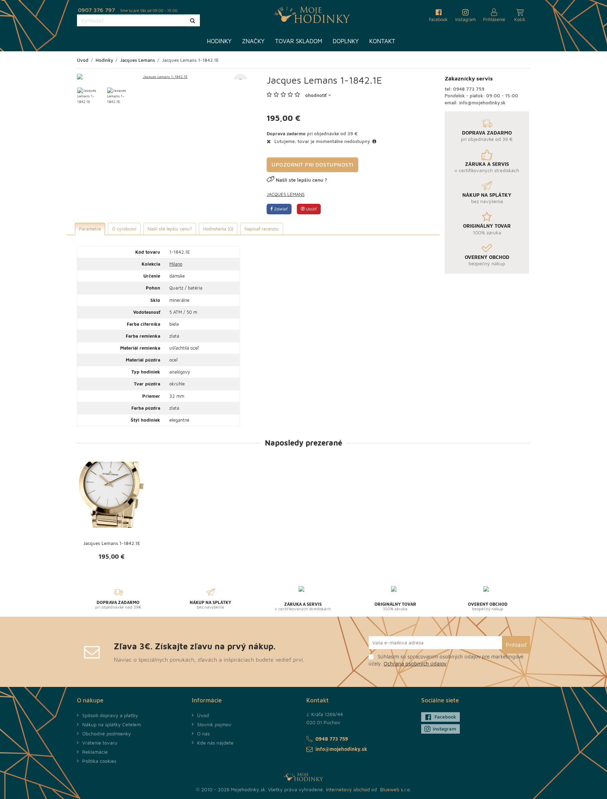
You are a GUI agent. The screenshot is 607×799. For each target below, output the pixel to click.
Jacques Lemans (286, 194)
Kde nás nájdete (215, 743)
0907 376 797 (96, 10)
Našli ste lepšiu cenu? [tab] (170, 229)
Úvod (203, 715)
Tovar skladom (298, 41)
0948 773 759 (468, 89)
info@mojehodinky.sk (482, 102)
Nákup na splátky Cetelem (111, 724)
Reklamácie (95, 752)
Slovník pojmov (214, 724)
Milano (175, 264)
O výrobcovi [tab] (124, 229)
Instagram (444, 729)
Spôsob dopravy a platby (110, 715)
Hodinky (219, 41)
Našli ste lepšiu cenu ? (301, 180)
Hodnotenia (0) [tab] (218, 229)
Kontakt (382, 41)
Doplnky (346, 41)
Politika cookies (99, 761)
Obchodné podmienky (106, 733)
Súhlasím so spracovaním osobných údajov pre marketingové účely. (445, 660)
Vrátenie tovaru (99, 743)
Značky (253, 41)
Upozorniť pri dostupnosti (312, 165)
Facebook (445, 717)
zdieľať (280, 209)
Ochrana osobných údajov (415, 664)
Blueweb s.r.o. (395, 789)
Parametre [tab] (90, 229)
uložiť (311, 209)
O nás (203, 733)
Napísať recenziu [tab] (261, 229)
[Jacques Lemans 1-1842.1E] (162, 76)
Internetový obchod (348, 789)
